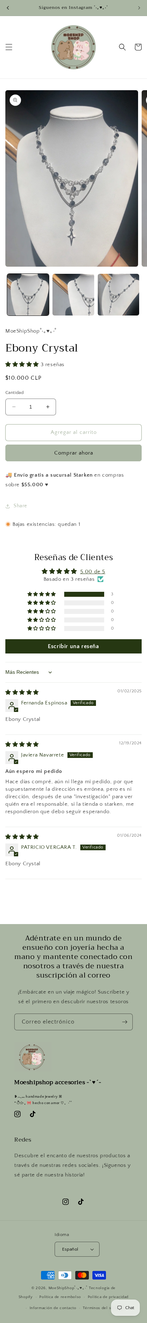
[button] (9, 47)
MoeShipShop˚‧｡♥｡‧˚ (68, 1288)
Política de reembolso (60, 1297)
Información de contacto (53, 1308)
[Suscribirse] (124, 1022)
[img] (22, 692)
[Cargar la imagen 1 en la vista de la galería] (28, 295)
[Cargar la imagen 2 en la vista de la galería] (73, 295)
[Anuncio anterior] (8, 8)
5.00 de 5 (92, 572)
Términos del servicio (103, 1308)
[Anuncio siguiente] (139, 8)
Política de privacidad (108, 1297)
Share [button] (20, 506)
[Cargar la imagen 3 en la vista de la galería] (119, 295)
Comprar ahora (73, 453)
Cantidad (14, 392)
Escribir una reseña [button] (73, 646)
